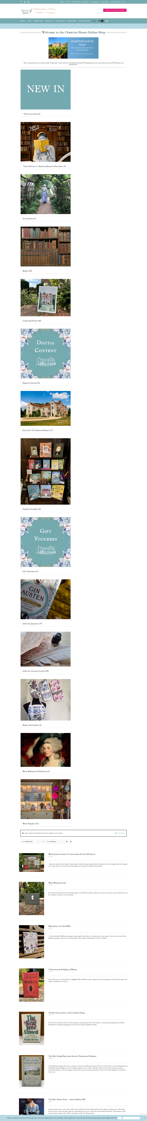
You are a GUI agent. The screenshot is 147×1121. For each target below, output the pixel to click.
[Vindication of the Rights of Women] (31, 969)
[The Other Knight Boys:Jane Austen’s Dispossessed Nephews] (31, 1056)
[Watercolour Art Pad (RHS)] (31, 926)
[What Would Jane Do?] (31, 883)
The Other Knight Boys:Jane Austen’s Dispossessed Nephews (72, 1056)
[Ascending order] (43, 842)
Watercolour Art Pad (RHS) (59, 926)
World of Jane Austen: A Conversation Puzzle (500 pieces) (71, 854)
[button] (107, 20)
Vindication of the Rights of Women (62, 969)
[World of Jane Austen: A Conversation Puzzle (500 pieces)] (31, 854)
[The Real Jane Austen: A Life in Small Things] (31, 1013)
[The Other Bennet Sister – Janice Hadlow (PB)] (31, 1099)
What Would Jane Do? (57, 883)
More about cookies (131, 1118)
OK (120, 1118)
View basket (121, 833)
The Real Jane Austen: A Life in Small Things (66, 1013)
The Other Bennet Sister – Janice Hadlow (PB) (66, 1099)
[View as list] (71, 842)
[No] (145, 1118)
